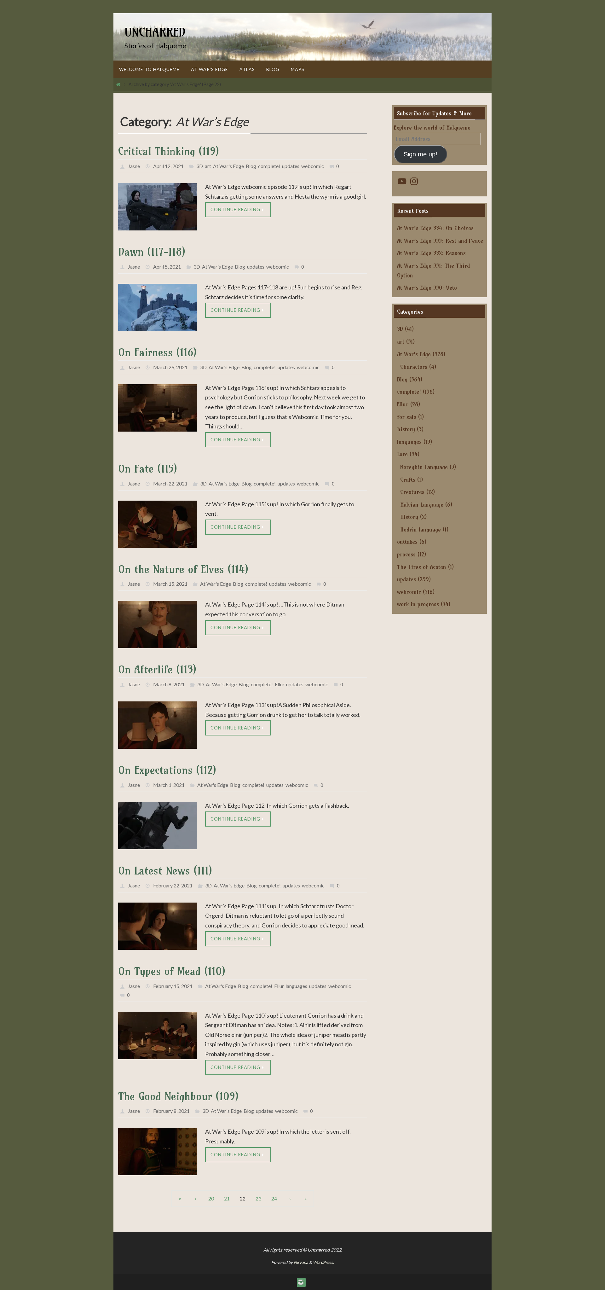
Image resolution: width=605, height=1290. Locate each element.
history (406, 429)
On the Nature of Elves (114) (183, 569)
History (409, 516)
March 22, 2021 (170, 483)
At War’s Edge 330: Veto (427, 287)
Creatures (412, 492)
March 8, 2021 (169, 684)
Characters (413, 366)
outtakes (407, 541)
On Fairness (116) (157, 352)
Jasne (134, 166)
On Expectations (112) (167, 770)
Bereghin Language (424, 467)
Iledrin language (420, 529)
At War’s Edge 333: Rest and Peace (440, 240)
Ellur (279, 684)
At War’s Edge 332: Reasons (431, 253)
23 (258, 1198)
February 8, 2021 (171, 1111)
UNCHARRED (155, 32)
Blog (251, 166)
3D (199, 166)
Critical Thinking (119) (168, 151)
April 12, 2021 (168, 166)
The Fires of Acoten (421, 567)
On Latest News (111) (165, 870)
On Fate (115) (147, 468)
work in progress (418, 604)
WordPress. (323, 1262)
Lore (402, 454)
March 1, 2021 (169, 785)
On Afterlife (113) (157, 669)
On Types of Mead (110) (171, 971)
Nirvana (301, 1262)
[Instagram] (301, 1282)
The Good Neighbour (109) (178, 1096)
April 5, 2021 (167, 267)
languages (296, 986)
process (406, 554)
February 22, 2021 (173, 885)
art (208, 166)
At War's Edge (228, 166)
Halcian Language (421, 504)
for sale (406, 417)
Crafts (407, 479)
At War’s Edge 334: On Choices (435, 228)
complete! (269, 166)
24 (274, 1198)
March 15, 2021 (170, 584)
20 (211, 1198)
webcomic (312, 166)
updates (290, 166)
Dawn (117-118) (151, 252)
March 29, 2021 (170, 367)
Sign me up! (420, 154)
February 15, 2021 (173, 986)
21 (227, 1198)
